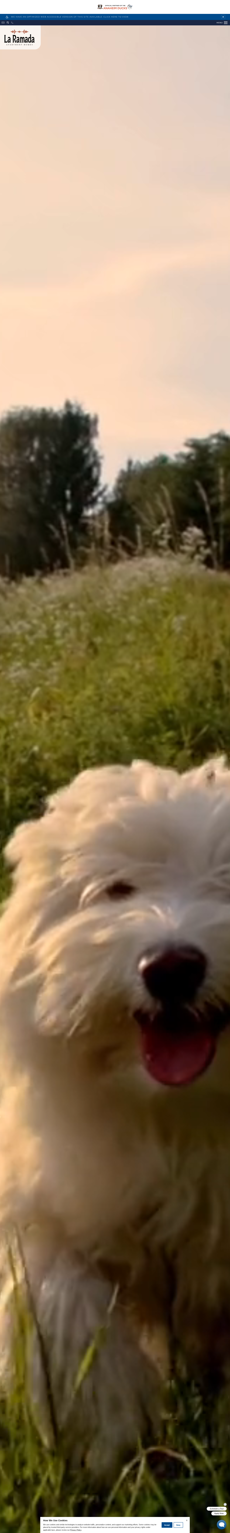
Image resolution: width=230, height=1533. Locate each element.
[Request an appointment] (7, 23)
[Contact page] (3, 23)
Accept (167, 1525)
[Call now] (12, 23)
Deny (178, 1525)
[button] (223, 17)
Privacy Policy (75, 1530)
